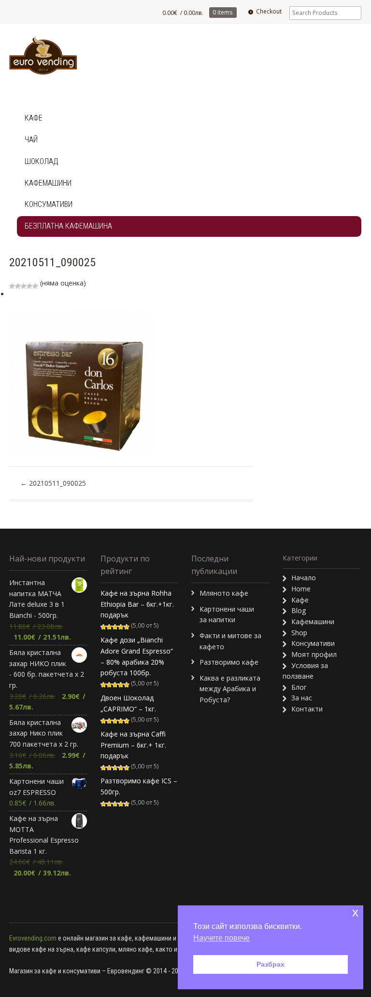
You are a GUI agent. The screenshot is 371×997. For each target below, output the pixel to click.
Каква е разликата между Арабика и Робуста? (230, 688)
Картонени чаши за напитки (227, 614)
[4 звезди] (29, 286)
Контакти (307, 708)
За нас (301, 697)
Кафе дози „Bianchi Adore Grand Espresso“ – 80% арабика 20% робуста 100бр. (136, 656)
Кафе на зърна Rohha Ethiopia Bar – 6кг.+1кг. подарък (137, 603)
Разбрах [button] (271, 964)
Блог (299, 687)
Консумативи (48, 204)
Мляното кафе (224, 593)
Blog (298, 610)
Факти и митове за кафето (230, 641)
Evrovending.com (33, 938)
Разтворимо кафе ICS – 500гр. (138, 786)
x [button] (355, 912)
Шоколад (41, 161)
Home (301, 588)
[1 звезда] (12, 286)
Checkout (269, 11)
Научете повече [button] (221, 938)
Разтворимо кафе (229, 662)
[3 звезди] (24, 286)
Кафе (34, 118)
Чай (31, 139)
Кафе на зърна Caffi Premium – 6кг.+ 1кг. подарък (133, 744)
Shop (299, 632)
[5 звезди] (35, 286)
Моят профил (314, 654)
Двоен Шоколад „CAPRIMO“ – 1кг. (128, 703)
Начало (303, 577)
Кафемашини (48, 183)
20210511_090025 (53, 483)
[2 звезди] (18, 286)
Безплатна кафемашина (68, 226)
